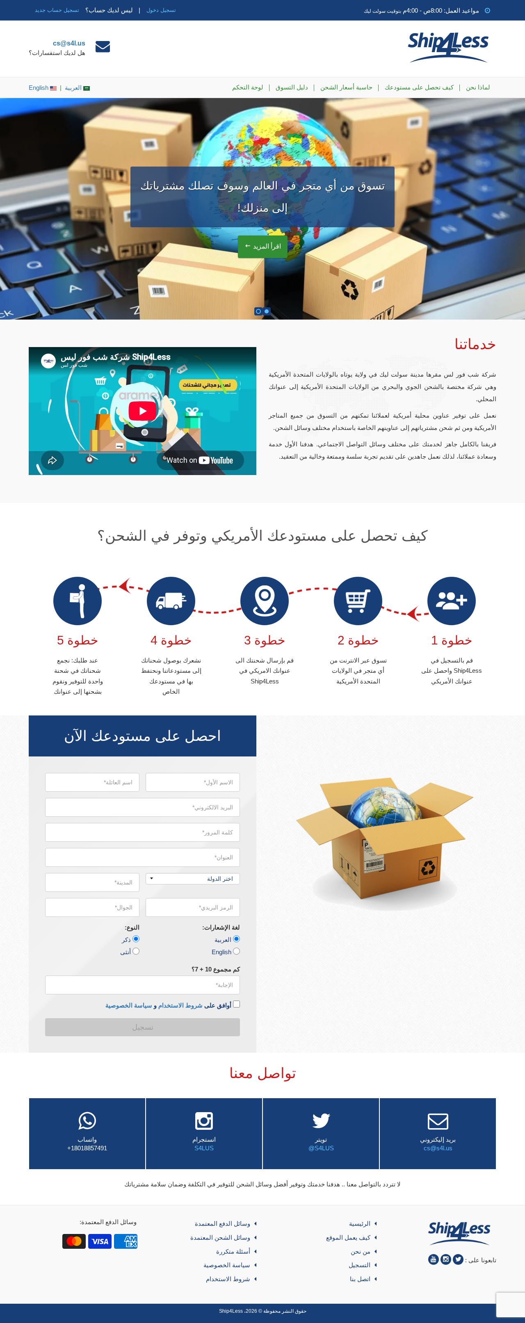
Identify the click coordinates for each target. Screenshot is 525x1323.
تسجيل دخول (161, 10)
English (39, 87)
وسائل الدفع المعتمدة (222, 1223)
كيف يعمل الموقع (348, 1237)
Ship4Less (231, 1311)
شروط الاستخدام (180, 1005)
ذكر (126, 939)
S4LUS (204, 1148)
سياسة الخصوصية (128, 1005)
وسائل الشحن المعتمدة (220, 1237)
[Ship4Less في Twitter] (458, 1259)
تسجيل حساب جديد (57, 10)
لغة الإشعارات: (221, 927)
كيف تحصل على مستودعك (419, 87)
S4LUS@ (321, 1148)
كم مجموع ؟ (216, 969)
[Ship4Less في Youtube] (433, 1259)
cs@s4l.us (69, 43)
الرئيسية (359, 1223)
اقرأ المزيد (267, 246)
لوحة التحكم (247, 87)
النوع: (132, 927)
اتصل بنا (360, 1278)
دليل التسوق (292, 87)
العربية (74, 87)
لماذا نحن (478, 87)
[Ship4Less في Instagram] (446, 1259)
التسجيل (359, 1264)
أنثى (125, 951)
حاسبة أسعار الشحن (346, 87)
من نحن (360, 1251)
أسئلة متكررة (233, 1251)
